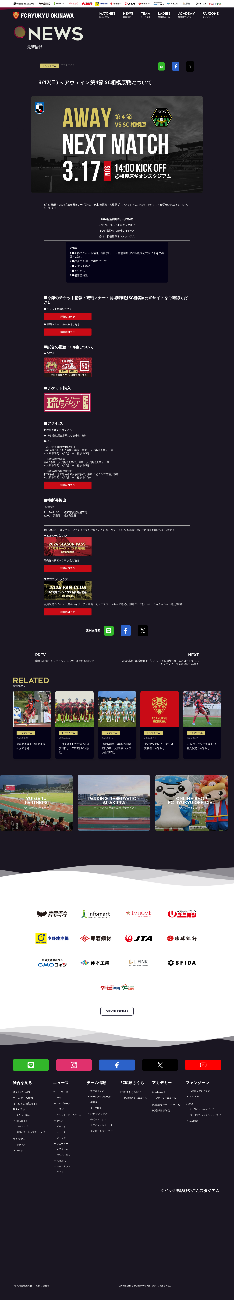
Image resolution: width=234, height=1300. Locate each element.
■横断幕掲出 (79, 275)
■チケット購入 (80, 266)
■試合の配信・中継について (88, 261)
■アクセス (77, 270)
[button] (107, 15)
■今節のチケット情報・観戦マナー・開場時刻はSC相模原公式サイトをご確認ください (117, 254)
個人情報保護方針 (23, 1285)
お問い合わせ (42, 1285)
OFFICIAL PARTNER (117, 1011)
